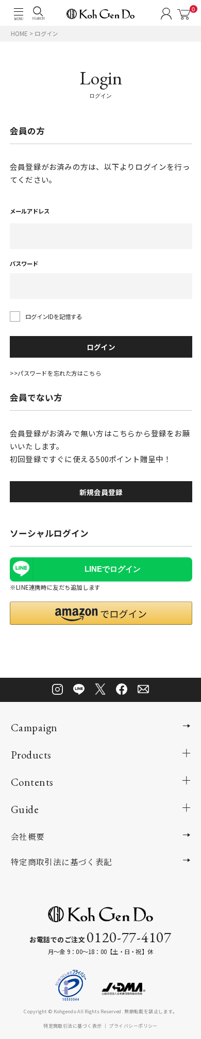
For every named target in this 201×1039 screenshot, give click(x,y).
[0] (183, 14)
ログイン (101, 347)
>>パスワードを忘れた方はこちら (55, 373)
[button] (101, 613)
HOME (19, 33)
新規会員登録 (101, 492)
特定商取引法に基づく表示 (72, 1025)
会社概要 (28, 836)
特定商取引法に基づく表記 (61, 861)
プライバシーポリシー (133, 1025)
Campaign (34, 727)
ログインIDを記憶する (53, 316)
